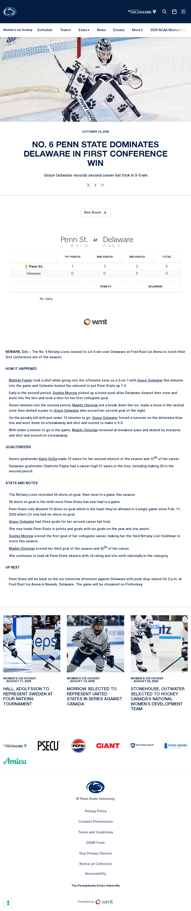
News (101, 30)
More (136, 30)
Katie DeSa (48, 459)
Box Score (92, 212)
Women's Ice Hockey (19, 678)
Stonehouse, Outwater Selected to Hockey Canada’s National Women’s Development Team (157, 699)
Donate (119, 31)
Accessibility (95, 873)
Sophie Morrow (65, 393)
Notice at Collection (95, 864)
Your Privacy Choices (95, 853)
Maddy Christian (85, 405)
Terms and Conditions (95, 832)
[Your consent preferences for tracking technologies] (8, 902)
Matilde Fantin (20, 380)
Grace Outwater (150, 380)
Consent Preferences (95, 821)
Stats (82, 30)
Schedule (44, 30)
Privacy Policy (95, 811)
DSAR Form (95, 843)
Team (64, 30)
